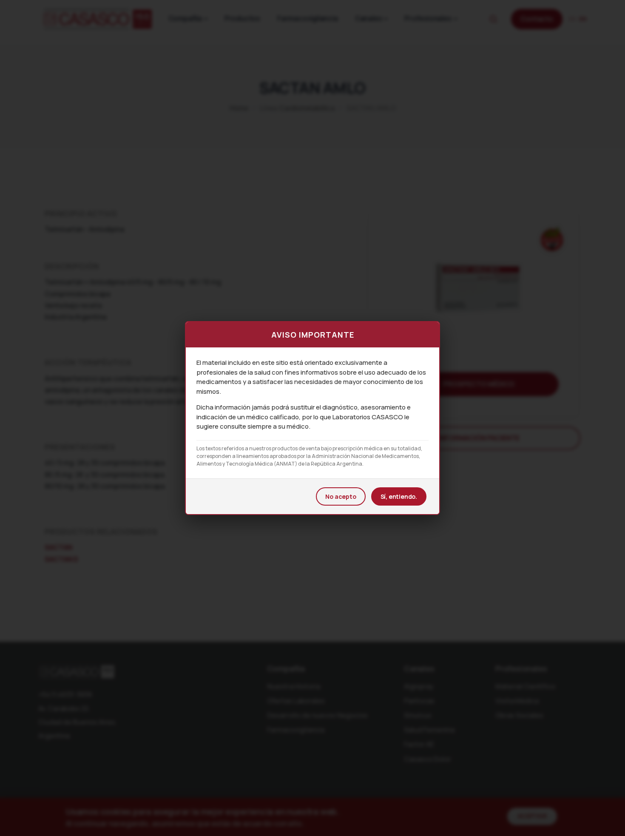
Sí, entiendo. (399, 496)
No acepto (340, 496)
